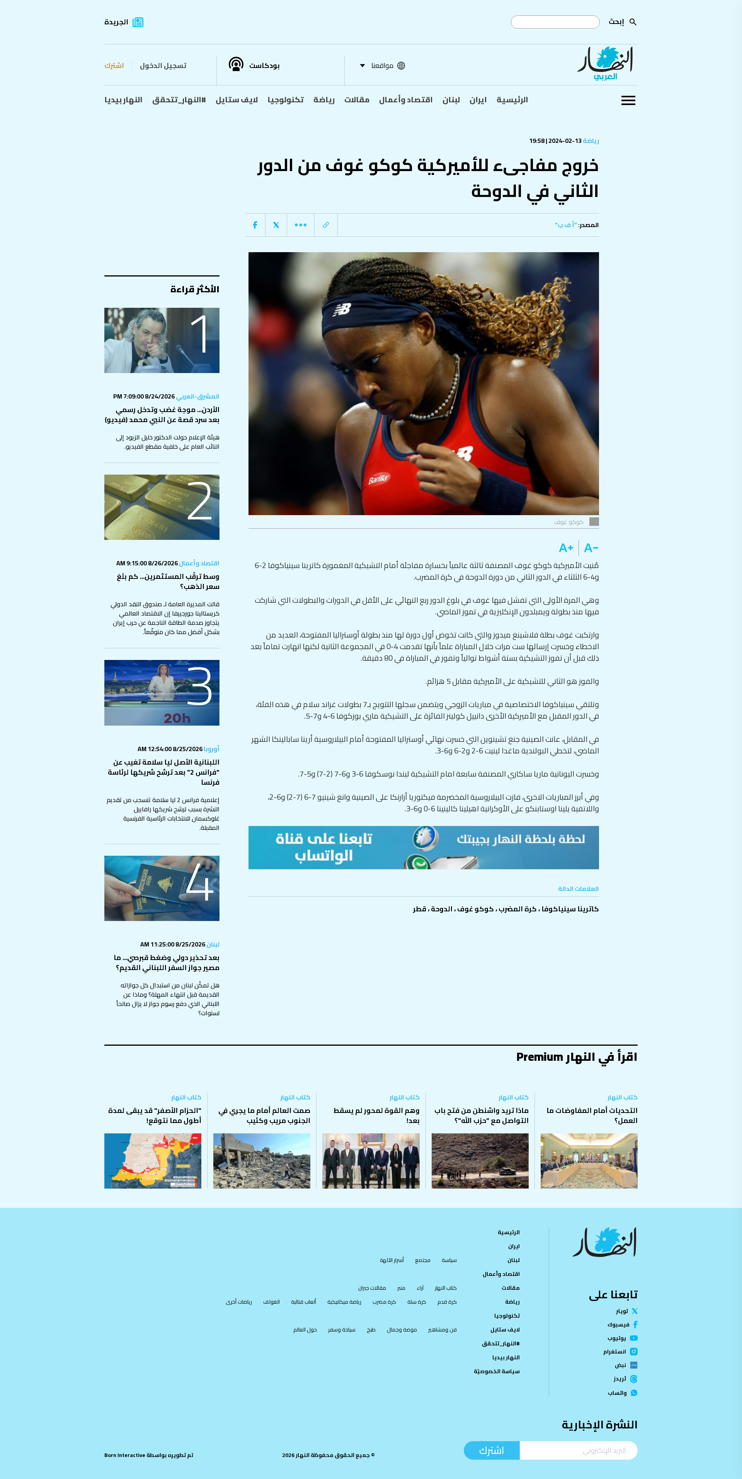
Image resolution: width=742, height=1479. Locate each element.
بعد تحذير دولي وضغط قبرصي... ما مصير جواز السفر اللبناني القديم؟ (167, 962)
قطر (419, 908)
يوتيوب (617, 1338)
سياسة (449, 1260)
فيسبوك (619, 1324)
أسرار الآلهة (392, 1260)
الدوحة (442, 908)
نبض (620, 1365)
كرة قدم (447, 1302)
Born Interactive (124, 1455)
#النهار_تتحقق (179, 99)
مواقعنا (382, 65)
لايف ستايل (237, 99)
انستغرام (614, 1351)
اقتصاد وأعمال (406, 99)
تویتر (622, 1311)
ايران (478, 99)
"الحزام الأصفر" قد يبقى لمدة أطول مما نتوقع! (154, 1115)
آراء (420, 1288)
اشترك (114, 65)
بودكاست (264, 66)
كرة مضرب (384, 1302)
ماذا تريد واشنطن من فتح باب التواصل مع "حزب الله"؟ (481, 1115)
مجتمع (423, 1260)
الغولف (271, 1302)
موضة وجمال (402, 1330)
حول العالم (305, 1330)
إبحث (616, 21)
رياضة (324, 99)
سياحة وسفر (342, 1330)
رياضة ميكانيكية (344, 1302)
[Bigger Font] (566, 548)
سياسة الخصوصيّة (497, 1371)
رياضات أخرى (239, 1302)
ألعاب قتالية (303, 1302)
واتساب (617, 1393)
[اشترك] (423, 847)
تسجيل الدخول (163, 65)
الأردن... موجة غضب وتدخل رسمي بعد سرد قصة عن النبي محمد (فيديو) (162, 414)
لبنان (451, 99)
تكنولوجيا (285, 99)
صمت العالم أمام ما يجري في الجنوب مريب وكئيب (264, 1115)
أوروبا (211, 749)
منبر (401, 1288)
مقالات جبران (372, 1288)
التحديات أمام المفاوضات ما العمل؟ (592, 1115)
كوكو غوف (475, 908)
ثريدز (620, 1379)
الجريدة (116, 21)
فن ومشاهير (442, 1330)
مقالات (356, 99)
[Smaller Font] (589, 548)
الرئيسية (512, 99)
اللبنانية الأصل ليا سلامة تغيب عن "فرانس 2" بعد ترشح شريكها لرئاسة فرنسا (164, 772)
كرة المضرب (518, 908)
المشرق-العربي (197, 396)
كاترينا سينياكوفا (570, 908)
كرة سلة (416, 1302)
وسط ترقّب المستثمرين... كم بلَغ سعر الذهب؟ (168, 581)
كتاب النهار (623, 1097)
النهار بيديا (123, 99)
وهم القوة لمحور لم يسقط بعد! (377, 1115)
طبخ (371, 1330)
